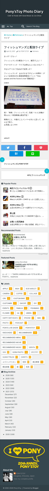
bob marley (32, 289)
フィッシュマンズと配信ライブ (24, 47)
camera (7, 293)
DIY (37, 303)
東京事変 (38, 362)
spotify (36, 352)
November (9, 398)
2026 (8, 375)
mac (40, 318)
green (30, 313)
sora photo (19, 352)
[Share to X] (8, 147)
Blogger (35, 488)
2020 (8, 434)
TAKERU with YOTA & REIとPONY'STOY (26, 265)
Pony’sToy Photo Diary (24, 11)
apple (7, 289)
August (7, 407)
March (7, 424)
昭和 (26, 362)
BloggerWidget (43, 254)
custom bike (20, 298)
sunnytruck (10, 357)
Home (8, 35)
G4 (19, 313)
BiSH (18, 289)
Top (9, 26)
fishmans (19, 35)
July (6, 411)
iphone (28, 318)
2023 (8, 385)
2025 (8, 378)
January (8, 430)
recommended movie (14, 342)
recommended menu (14, 337)
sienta (33, 347)
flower (8, 313)
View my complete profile (23, 479)
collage (34, 293)
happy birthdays (11, 318)
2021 (7, 391)
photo (7, 323)
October (8, 401)
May (6, 417)
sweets (25, 357)
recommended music (14, 347)
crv (6, 298)
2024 (8, 382)
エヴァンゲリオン (11, 362)
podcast (20, 323)
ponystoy (32, 328)
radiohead (9, 333)
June (7, 414)
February (8, 427)
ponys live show (21, 262)
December (9, 394)
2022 (8, 388)
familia (21, 308)
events (7, 308)
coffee (20, 293)
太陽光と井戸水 (20, 237)
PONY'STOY (20, 473)
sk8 (6, 352)
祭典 (29, 367)
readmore (6, 251)
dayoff (25, 303)
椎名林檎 (8, 367)
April (6, 420)
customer (9, 303)
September (9, 404)
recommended (19, 235)
